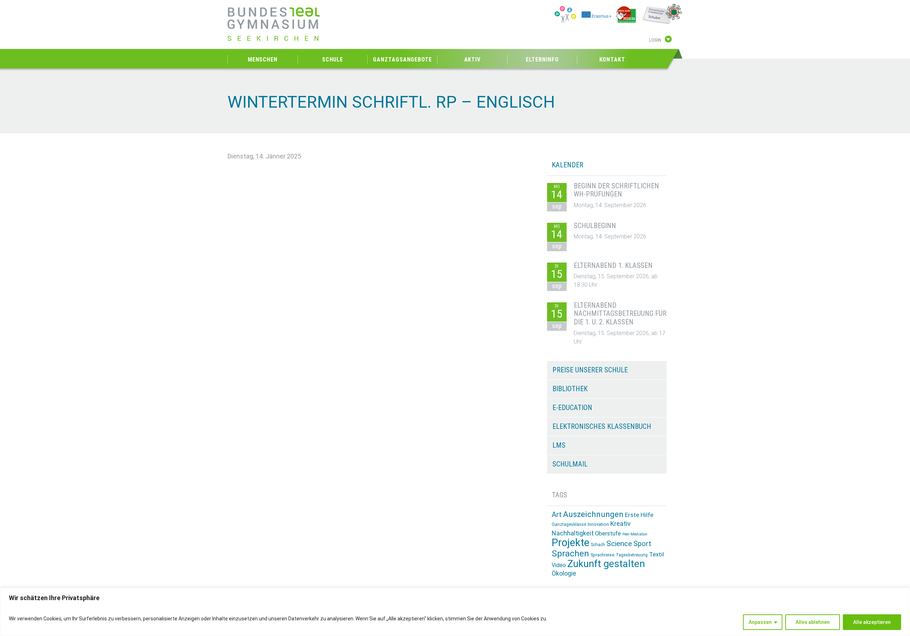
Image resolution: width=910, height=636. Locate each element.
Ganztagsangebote (402, 59)
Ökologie (564, 573)
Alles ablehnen (813, 622)
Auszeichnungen (593, 514)
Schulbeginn (595, 225)
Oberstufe (608, 533)
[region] (455, 612)
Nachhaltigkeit (573, 533)
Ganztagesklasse (569, 524)
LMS (559, 445)
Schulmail (570, 464)
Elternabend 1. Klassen (613, 265)
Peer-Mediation (634, 534)
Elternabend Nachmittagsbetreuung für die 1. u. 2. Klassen (620, 314)
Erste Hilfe (639, 514)
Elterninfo (542, 59)
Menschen (263, 59)
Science (619, 543)
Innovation (598, 524)
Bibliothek (570, 388)
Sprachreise (602, 554)
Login (655, 40)
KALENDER (567, 165)
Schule (332, 59)
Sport (642, 544)
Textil (656, 554)
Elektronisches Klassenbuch (601, 426)
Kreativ (620, 523)
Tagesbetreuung (632, 555)
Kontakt (612, 59)
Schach (598, 544)
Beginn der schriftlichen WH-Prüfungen (616, 190)
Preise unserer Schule (590, 370)
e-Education (572, 407)
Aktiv (472, 59)
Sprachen (570, 553)
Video (559, 565)
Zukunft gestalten (606, 564)
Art (557, 514)
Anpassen (760, 622)
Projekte (570, 543)
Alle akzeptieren (872, 622)
